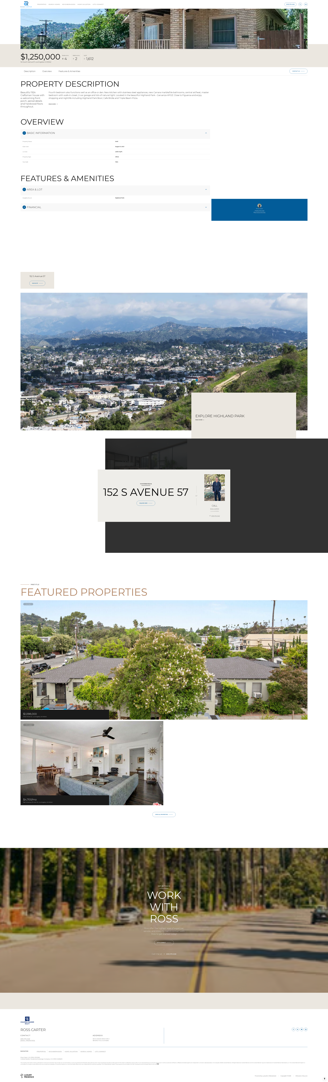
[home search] (300, 4)
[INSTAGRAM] (293, 1029)
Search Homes (54, 4)
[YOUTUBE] (301, 1029)
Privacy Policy (302, 1076)
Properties (41, 4)
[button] (298, 71)
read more (199, 419)
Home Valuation (83, 4)
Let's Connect (98, 4)
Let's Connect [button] (100, 1051)
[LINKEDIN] (297, 1029)
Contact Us (290, 4)
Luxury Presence (269, 1076)
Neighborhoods (68, 4)
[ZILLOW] (306, 1029)
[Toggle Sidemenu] (306, 4)
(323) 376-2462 (260, 210)
